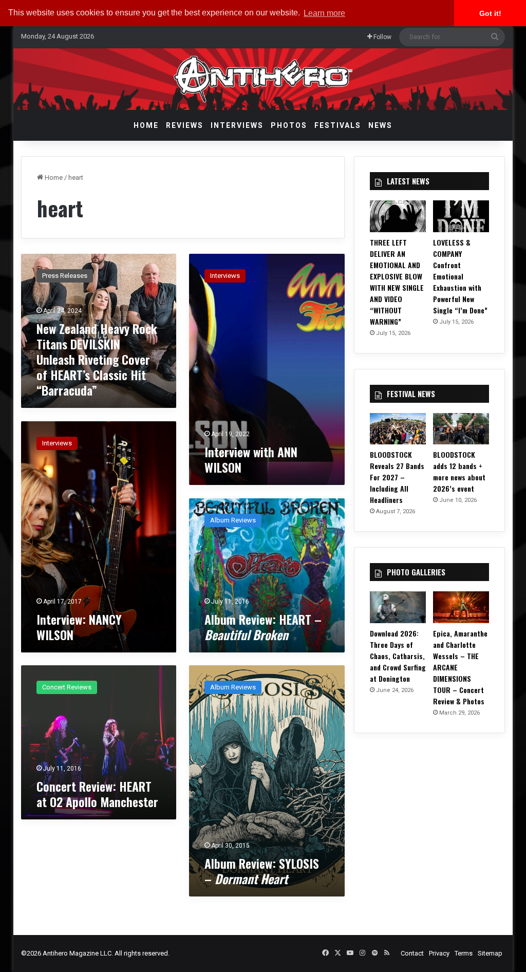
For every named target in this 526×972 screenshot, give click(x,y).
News (380, 125)
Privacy (439, 953)
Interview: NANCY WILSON (79, 627)
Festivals (337, 125)
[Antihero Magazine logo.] (263, 79)
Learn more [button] (324, 13)
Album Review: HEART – (263, 627)
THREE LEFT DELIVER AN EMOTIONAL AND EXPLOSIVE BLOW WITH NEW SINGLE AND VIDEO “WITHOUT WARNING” (397, 282)
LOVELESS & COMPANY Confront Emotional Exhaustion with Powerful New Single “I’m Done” (460, 276)
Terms (464, 953)
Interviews (237, 125)
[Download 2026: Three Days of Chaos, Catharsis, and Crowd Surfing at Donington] (398, 607)
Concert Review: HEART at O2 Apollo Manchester (97, 794)
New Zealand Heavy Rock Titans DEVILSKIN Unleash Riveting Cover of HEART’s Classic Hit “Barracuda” (96, 359)
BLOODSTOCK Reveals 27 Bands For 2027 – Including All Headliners (397, 477)
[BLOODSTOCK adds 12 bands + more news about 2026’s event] (461, 429)
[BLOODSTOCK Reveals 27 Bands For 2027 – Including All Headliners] (398, 429)
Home (146, 125)
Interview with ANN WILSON (250, 459)
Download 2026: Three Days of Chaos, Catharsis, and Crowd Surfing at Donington (398, 656)
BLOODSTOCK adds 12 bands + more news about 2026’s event (459, 471)
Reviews (184, 125)
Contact (412, 953)
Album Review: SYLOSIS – (261, 871)
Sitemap (490, 953)
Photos (289, 125)
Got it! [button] (490, 13)
